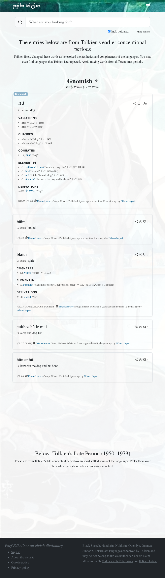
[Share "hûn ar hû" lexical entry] (136, 360)
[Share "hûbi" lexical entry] (136, 222)
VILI (27, 297)
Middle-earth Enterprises (117, 561)
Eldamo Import (128, 201)
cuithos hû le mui (34, 167)
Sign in (15, 552)
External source (44, 201)
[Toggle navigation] (148, 5)
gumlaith (28, 284)
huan (28, 155)
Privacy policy (20, 567)
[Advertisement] (82, 417)
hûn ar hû (30, 179)
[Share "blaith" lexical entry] (136, 255)
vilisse (27, 273)
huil (27, 175)
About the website (22, 557)
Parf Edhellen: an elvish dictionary (26, 6)
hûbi (27, 171)
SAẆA (30, 191)
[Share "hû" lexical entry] (134, 104)
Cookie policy (20, 562)
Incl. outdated (119, 31)
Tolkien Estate (148, 561)
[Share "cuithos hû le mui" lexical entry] (136, 327)
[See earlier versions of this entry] (139, 104)
